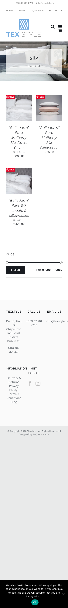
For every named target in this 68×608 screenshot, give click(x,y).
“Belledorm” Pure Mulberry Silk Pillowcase (49, 137)
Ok (35, 602)
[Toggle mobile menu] (60, 27)
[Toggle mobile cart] (60, 31)
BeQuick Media (41, 434)
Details (19, 112)
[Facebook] (30, 383)
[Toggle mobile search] (53, 27)
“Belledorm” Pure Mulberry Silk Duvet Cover (19, 137)
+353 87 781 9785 (23, 3)
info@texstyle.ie (45, 3)
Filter (15, 269)
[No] (63, 594)
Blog (14, 402)
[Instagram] (38, 383)
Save (11, 96)
